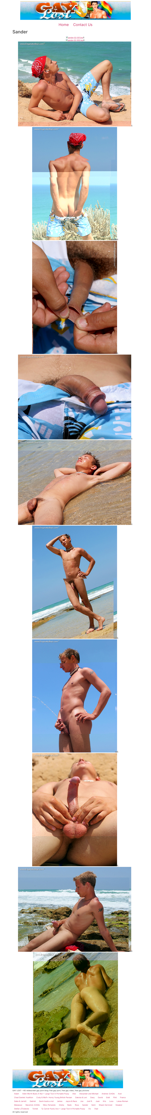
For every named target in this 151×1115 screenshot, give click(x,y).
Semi (93, 1105)
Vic (89, 1109)
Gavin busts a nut (46, 1101)
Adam (16, 1094)
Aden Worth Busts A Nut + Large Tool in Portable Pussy (45, 1094)
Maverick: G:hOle (33, 1105)
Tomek (35, 1109)
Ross (77, 1105)
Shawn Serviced (105, 1105)
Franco (123, 1097)
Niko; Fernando (49, 1105)
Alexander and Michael (88, 1094)
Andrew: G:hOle (108, 1094)
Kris (104, 1101)
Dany (92, 1097)
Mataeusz (18, 1105)
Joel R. (89, 1101)
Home (64, 24)
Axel (120, 1094)
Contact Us (82, 24)
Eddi (108, 1097)
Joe (81, 1101)
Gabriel (33, 1101)
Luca (111, 1101)
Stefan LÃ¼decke (21, 1109)
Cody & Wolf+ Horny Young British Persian (54, 1097)
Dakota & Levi (81, 1097)
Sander (85, 1105)
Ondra (61, 1105)
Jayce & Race (71, 1101)
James (59, 1101)
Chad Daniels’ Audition (23, 1097)
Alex (74, 1094)
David (100, 1097)
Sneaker (119, 1105)
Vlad (96, 1109)
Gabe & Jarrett (20, 1101)
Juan (98, 1101)
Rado (69, 1105)
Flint (115, 1097)
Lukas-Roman (122, 1101)
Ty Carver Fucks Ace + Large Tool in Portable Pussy (63, 1109)
